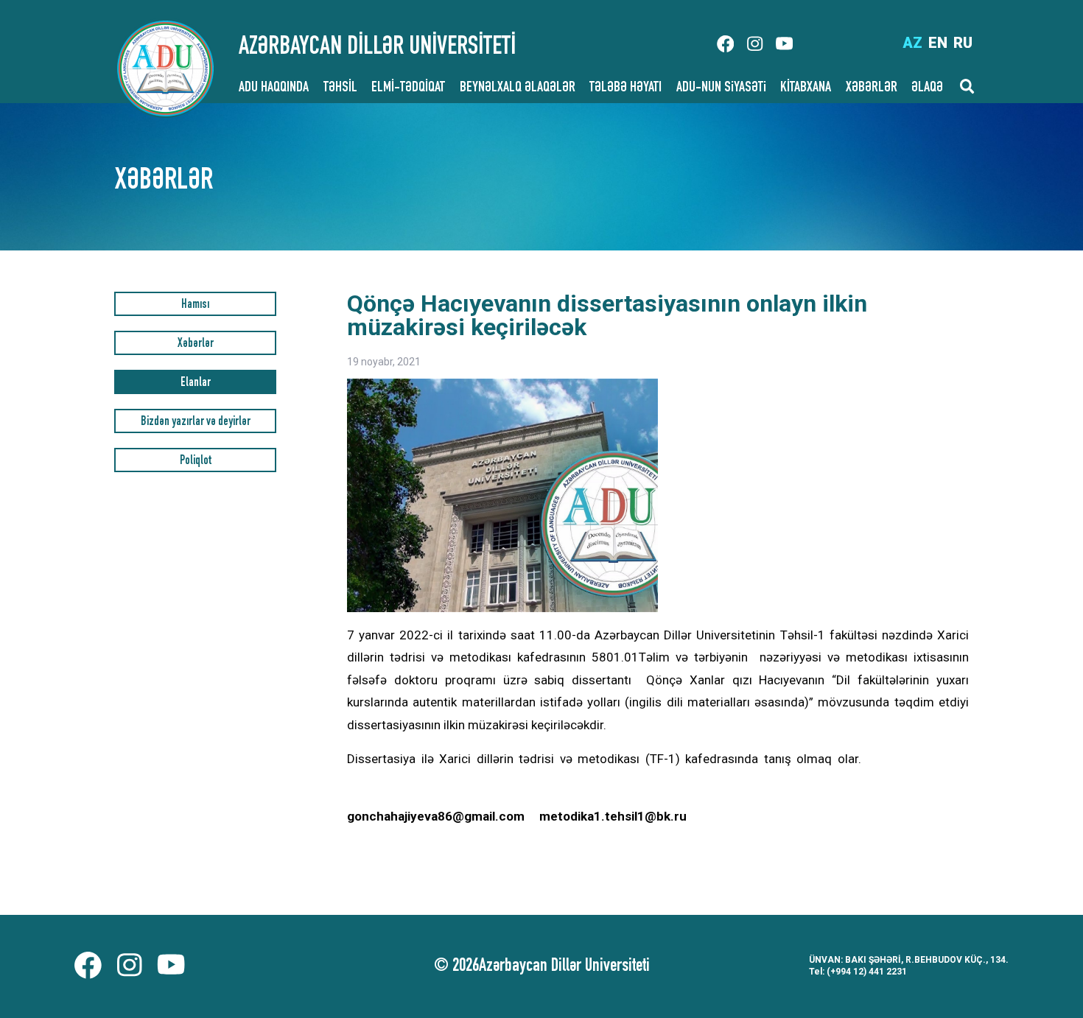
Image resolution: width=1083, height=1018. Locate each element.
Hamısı (195, 305)
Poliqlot (195, 461)
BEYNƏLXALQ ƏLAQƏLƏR (517, 88)
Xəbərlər (196, 344)
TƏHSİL (340, 88)
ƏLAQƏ (927, 88)
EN (937, 43)
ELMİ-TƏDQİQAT (408, 88)
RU (962, 43)
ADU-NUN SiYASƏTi (721, 88)
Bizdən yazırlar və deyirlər (195, 422)
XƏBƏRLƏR (871, 88)
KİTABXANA (805, 88)
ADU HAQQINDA (274, 88)
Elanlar (195, 383)
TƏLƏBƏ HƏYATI (625, 88)
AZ (912, 43)
